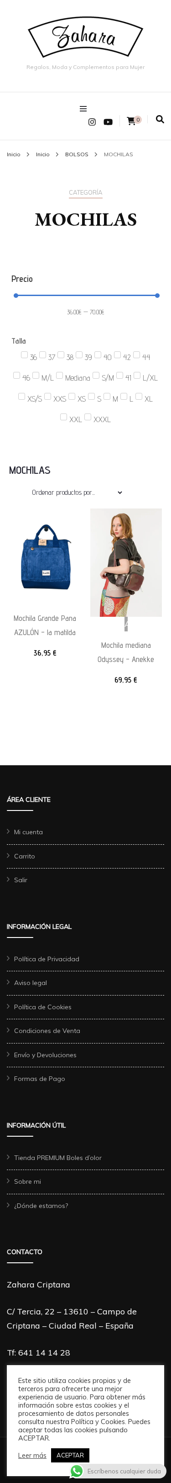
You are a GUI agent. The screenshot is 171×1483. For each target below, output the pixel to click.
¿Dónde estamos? (41, 1206)
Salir (20, 880)
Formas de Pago (39, 1079)
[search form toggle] (160, 119)
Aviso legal (30, 983)
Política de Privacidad (46, 959)
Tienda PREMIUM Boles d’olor (58, 1158)
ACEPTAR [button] (70, 1455)
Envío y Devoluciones (45, 1055)
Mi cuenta (28, 832)
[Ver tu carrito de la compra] (131, 121)
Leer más (32, 1455)
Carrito (24, 856)
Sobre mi (27, 1181)
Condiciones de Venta (47, 1031)
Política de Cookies (43, 1007)
